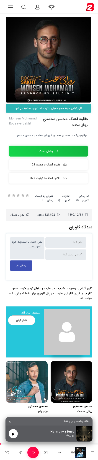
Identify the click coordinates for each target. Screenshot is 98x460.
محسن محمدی (61, 135)
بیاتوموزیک (80, 135)
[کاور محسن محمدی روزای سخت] (48, 60)
